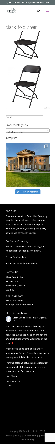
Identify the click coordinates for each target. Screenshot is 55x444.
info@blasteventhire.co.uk (20, 304)
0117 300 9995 (15, 300)
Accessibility (27, 439)
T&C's (44, 435)
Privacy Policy (13, 435)
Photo (14, 375)
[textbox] (27, 132)
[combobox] (28, 130)
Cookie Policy (31, 435)
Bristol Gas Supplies (16, 257)
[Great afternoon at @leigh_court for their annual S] (28, 165)
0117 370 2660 (14, 2)
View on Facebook (13, 381)
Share (10, 386)
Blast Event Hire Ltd (23, 317)
